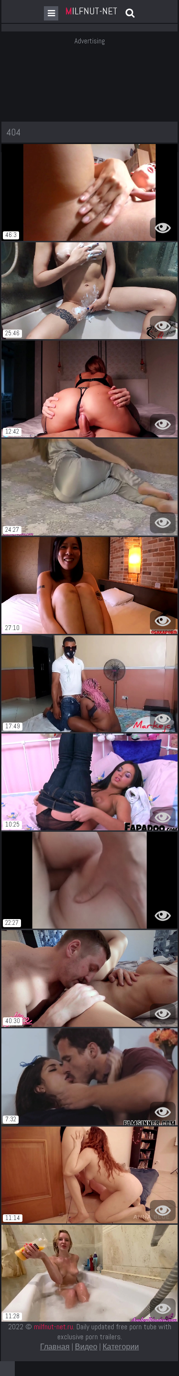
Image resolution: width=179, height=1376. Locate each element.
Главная (55, 1347)
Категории (121, 1347)
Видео (86, 1347)
